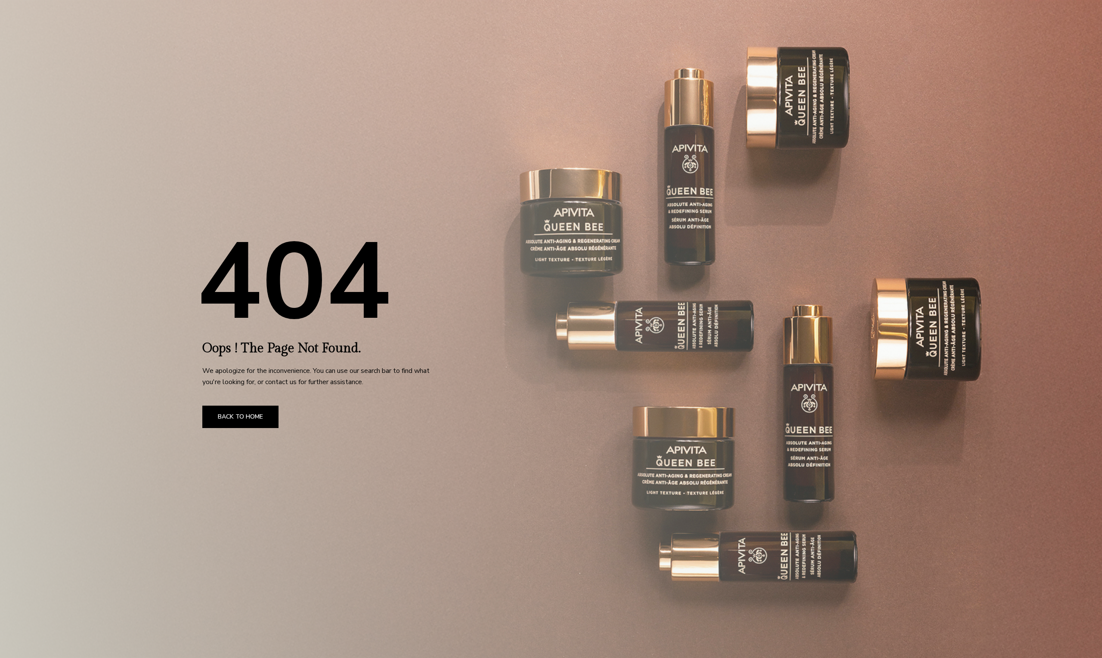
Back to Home (240, 417)
